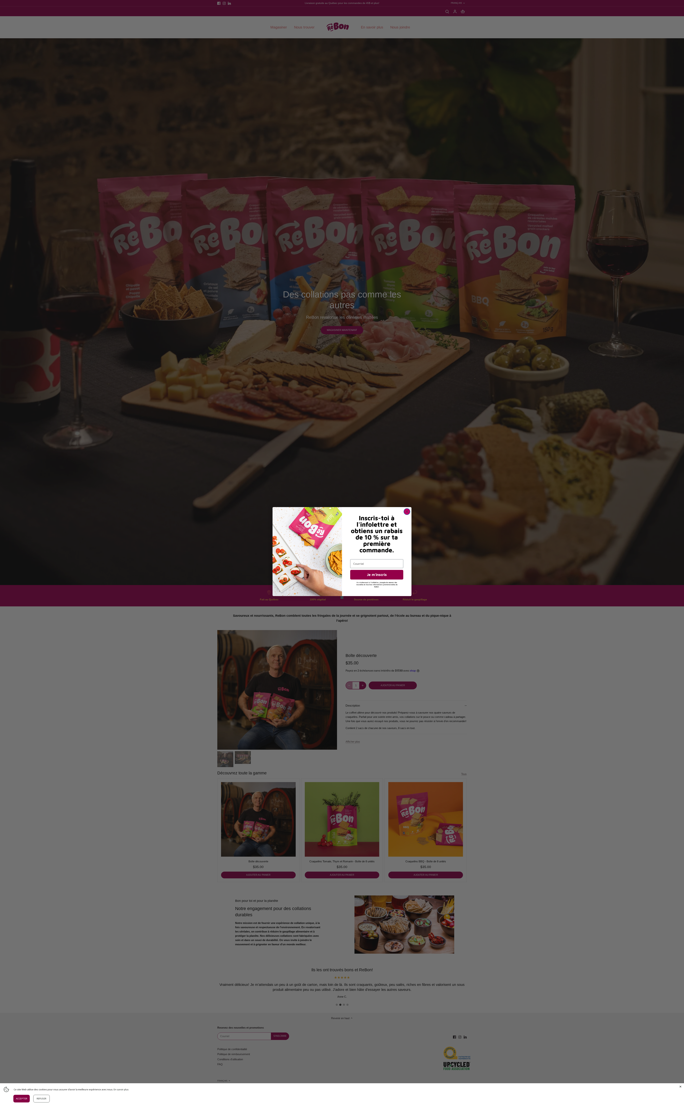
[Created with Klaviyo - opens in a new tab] (342, 597)
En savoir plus (121, 1089)
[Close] (680, 1087)
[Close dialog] (407, 512)
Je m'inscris (377, 575)
